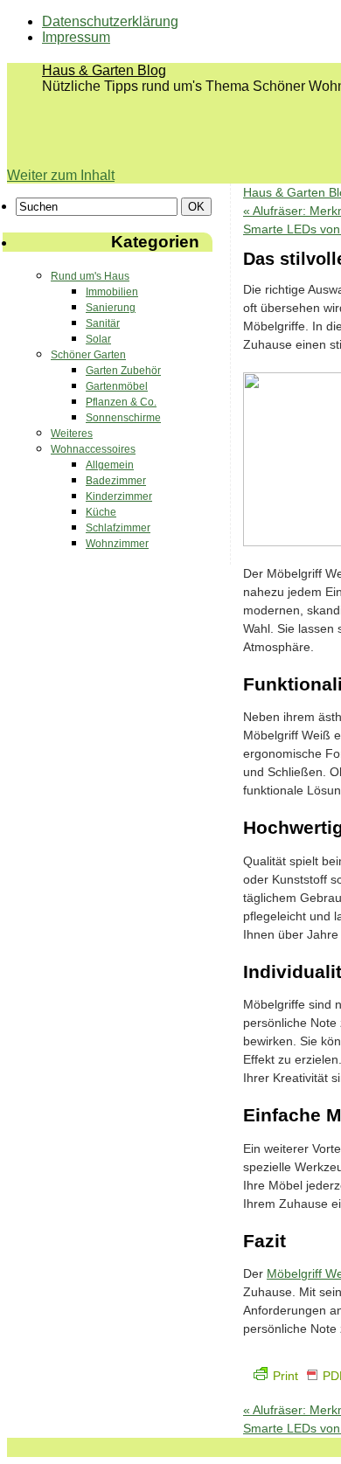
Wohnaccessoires (93, 449)
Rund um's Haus (90, 276)
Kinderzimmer (119, 496)
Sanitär (103, 323)
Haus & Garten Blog (104, 70)
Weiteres (72, 433)
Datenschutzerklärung (110, 21)
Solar (98, 339)
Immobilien (112, 292)
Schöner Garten (88, 355)
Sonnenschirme (123, 418)
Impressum (76, 37)
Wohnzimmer (117, 544)
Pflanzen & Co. (121, 402)
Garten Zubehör (123, 370)
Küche (101, 512)
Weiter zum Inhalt (61, 175)
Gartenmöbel (117, 386)
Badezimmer (116, 481)
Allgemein (110, 465)
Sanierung (111, 308)
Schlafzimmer (118, 528)
